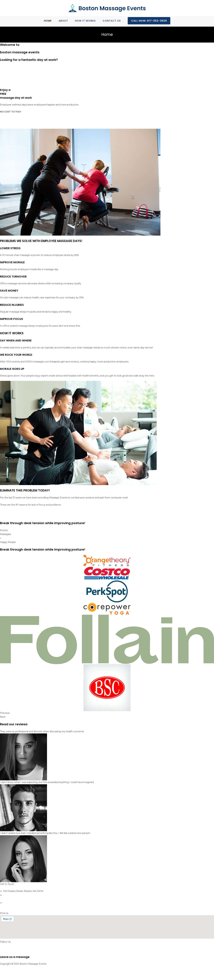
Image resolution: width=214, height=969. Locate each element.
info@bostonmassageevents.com (21, 906)
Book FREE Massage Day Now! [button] (17, 122)
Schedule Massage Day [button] (13, 70)
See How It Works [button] (10, 82)
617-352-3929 (10, 899)
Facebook (5, 949)
